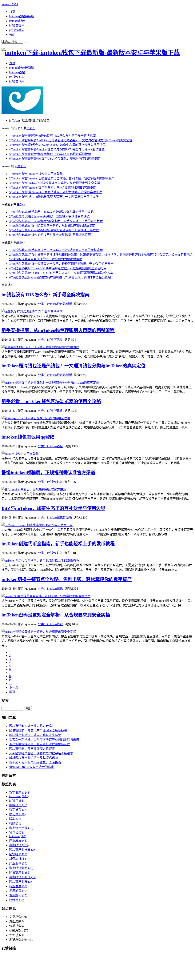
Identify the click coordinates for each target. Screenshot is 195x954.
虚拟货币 (18, 805)
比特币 (16, 900)
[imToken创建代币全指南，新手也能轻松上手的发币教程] (40, 560)
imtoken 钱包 (10, 4)
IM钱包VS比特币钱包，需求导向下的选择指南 (54, 158)
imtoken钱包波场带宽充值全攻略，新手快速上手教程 (54, 230)
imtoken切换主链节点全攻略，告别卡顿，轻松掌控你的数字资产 (61, 178)
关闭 (12, 34)
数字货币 (18, 809)
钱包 (16, 832)
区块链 (18, 854)
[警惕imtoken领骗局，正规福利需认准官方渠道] (34, 489)
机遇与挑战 (19, 858)
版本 (15, 818)
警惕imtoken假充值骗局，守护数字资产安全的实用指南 (55, 192)
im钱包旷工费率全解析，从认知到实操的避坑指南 (52, 225)
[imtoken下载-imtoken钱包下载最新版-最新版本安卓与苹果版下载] (91, 52)
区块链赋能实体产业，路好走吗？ (32, 726)
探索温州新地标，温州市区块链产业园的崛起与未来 (44, 739)
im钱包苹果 (16, 30)
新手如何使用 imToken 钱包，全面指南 (35, 762)
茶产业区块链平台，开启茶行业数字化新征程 (39, 744)
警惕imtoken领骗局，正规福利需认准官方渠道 (49, 216)
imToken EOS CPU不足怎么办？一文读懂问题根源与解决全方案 (61, 273)
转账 (15, 823)
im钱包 (16, 800)
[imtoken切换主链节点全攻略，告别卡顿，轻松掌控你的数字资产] (46, 596)
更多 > (30, 128)
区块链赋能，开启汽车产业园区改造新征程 (38, 730)
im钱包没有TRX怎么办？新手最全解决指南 (52, 135)
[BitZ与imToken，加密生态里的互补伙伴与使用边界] (37, 525)
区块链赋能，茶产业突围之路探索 (32, 748)
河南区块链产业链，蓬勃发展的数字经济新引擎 (41, 753)
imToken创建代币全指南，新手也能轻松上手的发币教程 (56, 221)
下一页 (13, 687)
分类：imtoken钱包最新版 (55, 304)
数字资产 (19, 792)
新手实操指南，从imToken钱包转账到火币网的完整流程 (56, 250)
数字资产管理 (21, 828)
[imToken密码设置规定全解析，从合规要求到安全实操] (39, 631)
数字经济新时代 (22, 877)
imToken (19, 796)
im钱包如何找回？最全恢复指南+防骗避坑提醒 (50, 234)
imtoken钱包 (17, 20)
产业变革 (18, 863)
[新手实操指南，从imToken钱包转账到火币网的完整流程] (40, 347)
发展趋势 (18, 895)
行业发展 (18, 886)
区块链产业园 (21, 881)
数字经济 (19, 845)
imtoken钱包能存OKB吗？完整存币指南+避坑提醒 (57, 149)
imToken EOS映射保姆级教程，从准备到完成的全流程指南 (57, 268)
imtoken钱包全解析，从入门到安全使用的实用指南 (52, 187)
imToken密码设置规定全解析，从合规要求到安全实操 (54, 183)
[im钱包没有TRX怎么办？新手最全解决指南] (32, 311)
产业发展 (18, 840)
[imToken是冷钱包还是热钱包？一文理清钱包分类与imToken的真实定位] (50, 382)
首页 (12, 11)
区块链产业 (19, 872)
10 (10, 683)
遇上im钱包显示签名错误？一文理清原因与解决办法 (54, 196)
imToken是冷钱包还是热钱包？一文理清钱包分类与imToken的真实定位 (70, 140)
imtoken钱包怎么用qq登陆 (36, 173)
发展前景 (18, 890)
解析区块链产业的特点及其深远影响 (33, 758)
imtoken (17, 836)
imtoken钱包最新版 (21, 16)
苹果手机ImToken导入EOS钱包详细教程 (50, 154)
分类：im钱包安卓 (50, 410)
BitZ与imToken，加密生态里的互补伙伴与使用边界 (57, 144)
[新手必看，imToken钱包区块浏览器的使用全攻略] (36, 418)
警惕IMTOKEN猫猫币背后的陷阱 (31, 767)
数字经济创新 (21, 868)
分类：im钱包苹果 (50, 339)
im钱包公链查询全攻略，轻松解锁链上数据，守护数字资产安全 (61, 263)
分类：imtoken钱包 (50, 446)
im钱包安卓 (16, 25)
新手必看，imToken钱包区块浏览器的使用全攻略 (51, 212)
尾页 (12, 692)
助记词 (17, 814)
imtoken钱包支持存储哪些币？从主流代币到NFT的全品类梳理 (60, 277)
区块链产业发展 (22, 849)
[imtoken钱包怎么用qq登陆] (20, 453)
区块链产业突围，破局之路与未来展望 (35, 735)
